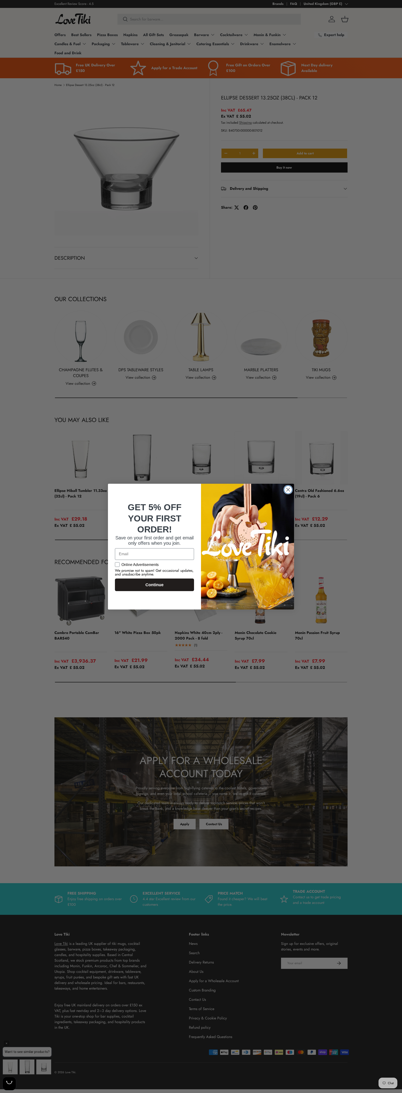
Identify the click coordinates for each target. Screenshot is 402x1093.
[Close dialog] (288, 490)
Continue (154, 584)
